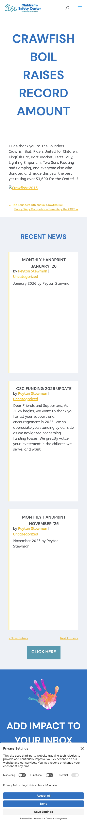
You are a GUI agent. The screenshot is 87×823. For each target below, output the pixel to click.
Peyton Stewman (32, 271)
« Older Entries (18, 638)
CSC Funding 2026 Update (44, 388)
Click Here (43, 652)
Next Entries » (69, 638)
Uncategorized (25, 276)
